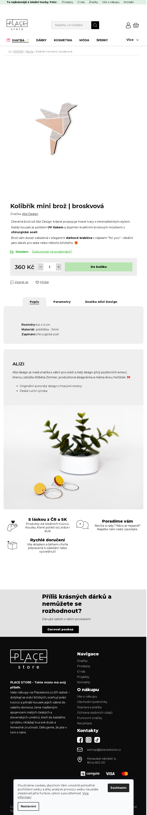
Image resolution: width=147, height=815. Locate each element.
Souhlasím (117, 787)
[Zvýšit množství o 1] (57, 266)
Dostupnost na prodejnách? (51, 251)
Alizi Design (29, 214)
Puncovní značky (88, 716)
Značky (92, 2)
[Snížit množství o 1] (39, 266)
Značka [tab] (100, 302)
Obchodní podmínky (91, 700)
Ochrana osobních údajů (93, 710)
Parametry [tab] (60, 302)
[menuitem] (18, 40)
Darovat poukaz (59, 627)
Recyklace (83, 721)
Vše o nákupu (109, 2)
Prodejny (66, 2)
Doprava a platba (88, 705)
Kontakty (82, 680)
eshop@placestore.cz (103, 747)
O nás (79, 2)
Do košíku (97, 267)
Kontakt (127, 2)
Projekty (82, 675)
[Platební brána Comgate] (104, 771)
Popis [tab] (33, 302)
